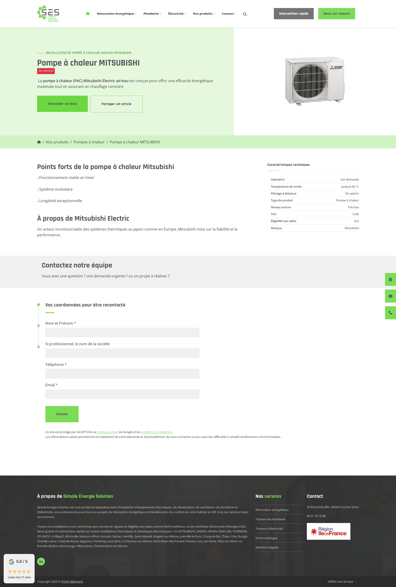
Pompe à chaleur (347, 200)
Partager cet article (116, 104)
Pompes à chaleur (89, 141)
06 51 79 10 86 (316, 516)
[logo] (48, 14)
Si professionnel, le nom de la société (77, 343)
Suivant (62, 414)
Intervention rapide (293, 13)
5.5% (355, 214)
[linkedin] (41, 561)
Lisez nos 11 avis (19, 577)
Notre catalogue (267, 538)
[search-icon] (245, 13)
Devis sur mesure (337, 13)
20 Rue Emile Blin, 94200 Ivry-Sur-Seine (333, 507)
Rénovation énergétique (116, 13)
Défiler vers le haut (341, 581)
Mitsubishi (352, 228)
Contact (228, 13)
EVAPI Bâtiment (72, 581)
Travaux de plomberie (270, 519)
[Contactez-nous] (390, 296)
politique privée (107, 432)
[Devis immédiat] (390, 279)
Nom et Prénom (60, 323)
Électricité (176, 13)
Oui (356, 221)
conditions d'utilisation (156, 432)
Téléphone (56, 364)
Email (51, 384)
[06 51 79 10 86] (390, 312)
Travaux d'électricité (269, 528)
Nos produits (203, 13)
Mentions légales (267, 547)
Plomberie (151, 13)
